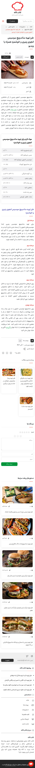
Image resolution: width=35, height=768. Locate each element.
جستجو (13, 21)
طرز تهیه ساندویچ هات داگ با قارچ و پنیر (21, 544)
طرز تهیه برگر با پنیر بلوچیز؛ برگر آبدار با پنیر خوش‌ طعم (18, 609)
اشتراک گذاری (30, 349)
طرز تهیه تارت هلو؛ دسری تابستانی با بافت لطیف (17, 690)
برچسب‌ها (26, 341)
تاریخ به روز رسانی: (29, 345)
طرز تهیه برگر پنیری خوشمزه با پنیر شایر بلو (20, 576)
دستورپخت (22, 27)
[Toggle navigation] (3, 21)
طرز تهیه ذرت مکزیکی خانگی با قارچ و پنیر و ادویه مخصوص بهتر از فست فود (26, 382)
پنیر (20, 341)
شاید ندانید (25, 724)
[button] (31, 764)
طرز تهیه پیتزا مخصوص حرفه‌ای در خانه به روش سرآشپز (9, 381)
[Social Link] (27, 656)
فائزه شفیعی (19, 57)
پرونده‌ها (25, 705)
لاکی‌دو (8, 327)
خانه (31, 27)
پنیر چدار (13, 109)
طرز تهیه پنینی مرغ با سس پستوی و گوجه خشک (19, 512)
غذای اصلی (11, 27)
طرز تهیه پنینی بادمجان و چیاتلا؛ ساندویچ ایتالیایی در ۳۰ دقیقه (18, 643)
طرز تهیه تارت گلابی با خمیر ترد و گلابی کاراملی (18, 680)
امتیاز (32, 432)
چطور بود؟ (18, 353)
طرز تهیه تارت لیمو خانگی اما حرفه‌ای (21, 675)
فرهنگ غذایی (25, 719)
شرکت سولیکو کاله (10, 764)
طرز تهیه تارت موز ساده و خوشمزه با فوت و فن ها (17, 685)
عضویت (7, 660)
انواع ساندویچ (28, 29)
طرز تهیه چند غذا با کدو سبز (27, 407)
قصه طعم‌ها (25, 714)
